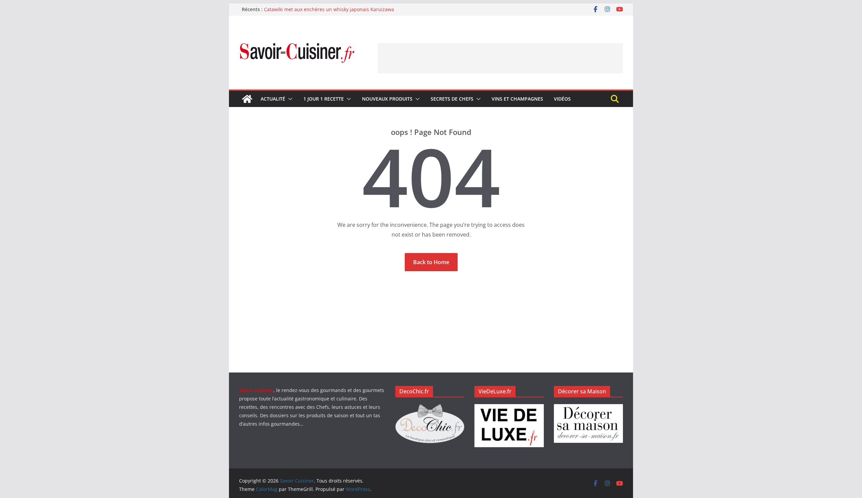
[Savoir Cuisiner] (247, 99)
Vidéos (562, 99)
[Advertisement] (500, 58)
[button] (289, 99)
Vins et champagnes (517, 99)
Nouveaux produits (387, 99)
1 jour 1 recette (323, 99)
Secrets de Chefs (452, 99)
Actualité (273, 99)
